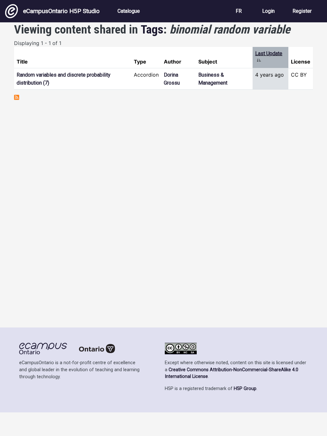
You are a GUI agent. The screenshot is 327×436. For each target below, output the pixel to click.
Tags (152, 29)
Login (268, 11)
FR (239, 11)
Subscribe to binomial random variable (16, 97)
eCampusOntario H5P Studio (61, 11)
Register (302, 11)
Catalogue (129, 11)
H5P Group (245, 388)
